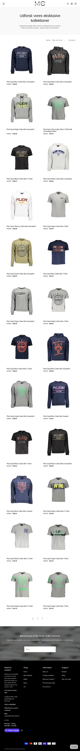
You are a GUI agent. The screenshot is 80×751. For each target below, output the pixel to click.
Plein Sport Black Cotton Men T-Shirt (19, 464)
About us (45, 671)
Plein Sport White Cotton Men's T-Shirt (19, 558)
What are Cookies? (48, 679)
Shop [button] (26, 668)
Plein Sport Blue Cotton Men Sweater (55, 416)
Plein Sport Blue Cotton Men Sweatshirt (56, 369)
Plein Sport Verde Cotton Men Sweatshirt (20, 274)
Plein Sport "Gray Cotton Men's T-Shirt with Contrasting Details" (57, 130)
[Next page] (47, 618)
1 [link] (32, 618)
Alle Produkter (28, 675)
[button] (4, 4)
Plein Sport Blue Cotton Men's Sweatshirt (20, 82)
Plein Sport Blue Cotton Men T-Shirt (55, 274)
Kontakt (64, 671)
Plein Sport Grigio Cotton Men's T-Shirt (56, 511)
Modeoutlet (11, 748)
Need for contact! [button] (7, 669)
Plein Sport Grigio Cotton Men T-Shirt (55, 226)
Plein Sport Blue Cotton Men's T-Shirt (19, 369)
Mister (25, 679)
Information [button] (47, 668)
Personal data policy (49, 683)
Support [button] (65, 668)
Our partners (47, 686)
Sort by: (48, 40)
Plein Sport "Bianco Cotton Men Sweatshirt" (21, 226)
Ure (25, 686)
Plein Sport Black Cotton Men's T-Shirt (19, 179)
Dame (25, 683)
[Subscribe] (54, 649)
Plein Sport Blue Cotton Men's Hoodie (19, 511)
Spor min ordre (66, 679)
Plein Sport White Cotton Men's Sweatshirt (57, 179)
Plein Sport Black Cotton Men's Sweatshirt (57, 82)
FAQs (63, 675)
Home (25, 671)
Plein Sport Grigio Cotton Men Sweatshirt (20, 129)
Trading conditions (48, 675)
